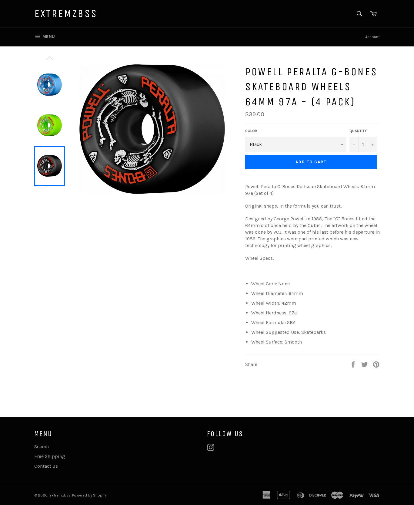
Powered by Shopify (89, 495)
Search (41, 446)
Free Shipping (49, 456)
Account (372, 37)
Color (251, 131)
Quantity (358, 131)
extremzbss (66, 13)
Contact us (46, 466)
